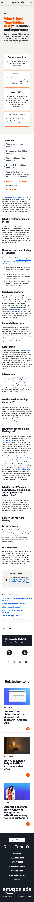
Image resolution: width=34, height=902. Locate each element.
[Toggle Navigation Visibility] (2, 3)
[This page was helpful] (25, 653)
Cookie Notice (17, 870)
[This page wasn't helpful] (9, 653)
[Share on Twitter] (14, 662)
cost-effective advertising (22, 458)
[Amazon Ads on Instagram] (16, 847)
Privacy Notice (17, 862)
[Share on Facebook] (8, 662)
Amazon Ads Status (17, 875)
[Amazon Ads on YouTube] (21, 847)
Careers (17, 879)
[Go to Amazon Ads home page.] (17, 890)
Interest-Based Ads (17, 866)
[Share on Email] (26, 662)
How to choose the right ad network (14, 619)
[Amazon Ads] (16, 2)
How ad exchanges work (10, 616)
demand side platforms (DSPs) (17, 262)
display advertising (22, 469)
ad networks (16, 309)
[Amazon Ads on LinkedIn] (5, 847)
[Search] (31, 2)
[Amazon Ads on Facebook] (27, 847)
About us (17, 853)
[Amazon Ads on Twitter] (10, 847)
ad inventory (25, 378)
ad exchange (27, 350)
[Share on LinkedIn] (20, 662)
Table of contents (10, 140)
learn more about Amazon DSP (19, 583)
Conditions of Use (17, 857)
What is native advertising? (11, 607)
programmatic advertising (16, 197)
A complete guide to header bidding (14, 603)
